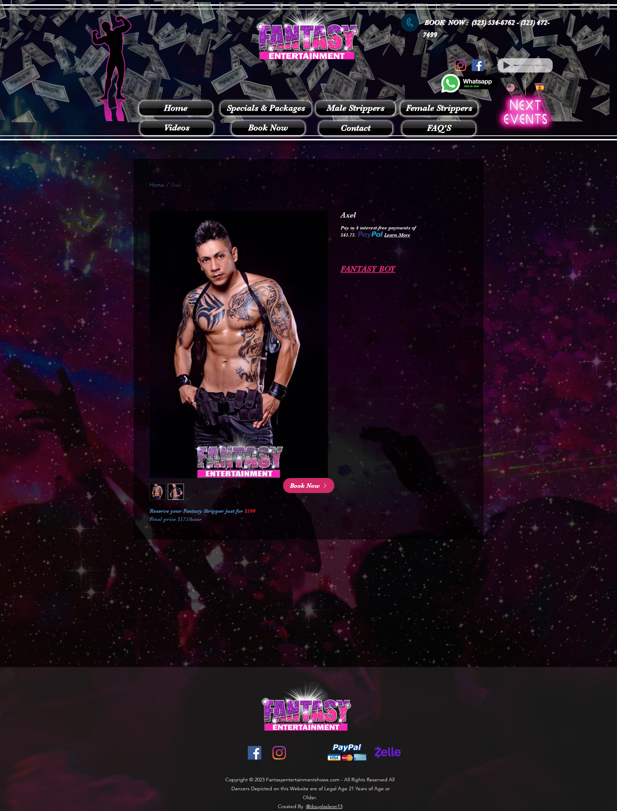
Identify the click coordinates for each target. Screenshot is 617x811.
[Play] (506, 65)
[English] (510, 87)
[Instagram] (460, 65)
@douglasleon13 (324, 806)
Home (157, 185)
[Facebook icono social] (477, 65)
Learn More (397, 235)
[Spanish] (540, 87)
